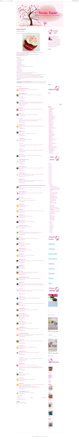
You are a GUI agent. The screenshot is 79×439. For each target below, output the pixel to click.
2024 (50, 164)
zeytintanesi (21, 179)
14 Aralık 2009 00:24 (22, 90)
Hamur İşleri (50, 123)
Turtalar (50, 152)
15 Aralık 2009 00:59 (22, 375)
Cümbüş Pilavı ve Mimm (53, 196)
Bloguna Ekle (54, 336)
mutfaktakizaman (21, 248)
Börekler (50, 112)
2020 (50, 169)
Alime (20, 372)
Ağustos (51, 225)
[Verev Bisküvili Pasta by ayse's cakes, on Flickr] (51, 314)
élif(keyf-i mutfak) (21, 191)
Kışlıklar (50, 130)
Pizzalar (50, 144)
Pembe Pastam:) (52, 206)
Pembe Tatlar (21, 363)
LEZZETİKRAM (21, 327)
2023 (50, 165)
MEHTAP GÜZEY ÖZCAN (22, 333)
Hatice (20, 242)
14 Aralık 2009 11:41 (22, 182)
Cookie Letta (50, 402)
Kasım (51, 221)
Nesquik (51, 214)
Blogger (37, 436)
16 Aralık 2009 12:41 (22, 388)
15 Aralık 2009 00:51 (22, 369)
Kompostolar (51, 131)
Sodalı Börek (51, 201)
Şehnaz (20, 154)
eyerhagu (20, 282)
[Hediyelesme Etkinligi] (52, 351)
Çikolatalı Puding (52, 219)
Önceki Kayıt (44, 397)
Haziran (51, 227)
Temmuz (51, 226)
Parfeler (50, 141)
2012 (50, 179)
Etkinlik (50, 120)
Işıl (19, 237)
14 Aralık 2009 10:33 (22, 140)
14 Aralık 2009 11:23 (22, 176)
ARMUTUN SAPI (50, 410)
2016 (50, 174)
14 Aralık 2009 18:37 (22, 299)
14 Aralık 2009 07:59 (22, 110)
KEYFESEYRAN (21, 259)
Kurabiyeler (50, 133)
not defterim (21, 138)
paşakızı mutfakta (21, 166)
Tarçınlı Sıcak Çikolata (53, 200)
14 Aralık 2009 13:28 (22, 222)
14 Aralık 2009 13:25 (22, 217)
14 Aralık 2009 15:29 (22, 256)
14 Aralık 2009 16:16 (22, 268)
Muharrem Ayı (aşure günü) (54, 192)
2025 (50, 163)
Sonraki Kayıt (19, 397)
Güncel (50, 122)
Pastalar (50, 142)
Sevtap (49, 380)
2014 (50, 177)
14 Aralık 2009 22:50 (22, 348)
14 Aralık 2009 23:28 (22, 354)
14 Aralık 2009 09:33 (22, 128)
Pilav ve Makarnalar (52, 143)
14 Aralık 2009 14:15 (22, 239)
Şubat (51, 232)
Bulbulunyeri (21, 131)
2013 (50, 178)
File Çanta (49, 381)
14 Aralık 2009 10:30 (22, 135)
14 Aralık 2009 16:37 (22, 274)
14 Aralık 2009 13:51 (22, 234)
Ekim (50, 222)
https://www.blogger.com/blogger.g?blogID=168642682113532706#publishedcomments (32, 185)
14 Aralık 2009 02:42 (22, 105)
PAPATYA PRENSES (22, 93)
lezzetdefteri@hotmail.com (23, 277)
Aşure (50, 191)
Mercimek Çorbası (52, 213)
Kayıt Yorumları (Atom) (22, 399)
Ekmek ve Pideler (51, 118)
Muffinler (20, 82)
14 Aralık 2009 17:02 (22, 279)
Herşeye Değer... (52, 217)
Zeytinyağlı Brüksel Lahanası (54, 197)
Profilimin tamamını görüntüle (52, 46)
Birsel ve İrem (21, 220)
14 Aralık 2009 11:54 (22, 194)
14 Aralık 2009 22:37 (22, 336)
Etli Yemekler (51, 121)
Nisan (51, 230)
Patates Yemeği (52, 218)
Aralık (51, 184)
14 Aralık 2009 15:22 (22, 251)
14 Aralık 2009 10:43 (22, 151)
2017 (50, 173)
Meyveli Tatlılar (51, 135)
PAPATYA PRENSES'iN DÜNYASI (50, 376)
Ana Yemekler (51, 108)
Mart (50, 231)
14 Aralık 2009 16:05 (22, 262)
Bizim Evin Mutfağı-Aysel (23, 391)
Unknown (20, 204)
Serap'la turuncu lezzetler (23, 88)
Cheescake (50, 113)
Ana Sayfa (31, 397)
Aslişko (50, 110)
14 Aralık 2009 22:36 (22, 330)
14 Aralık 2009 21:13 (22, 324)
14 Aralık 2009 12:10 (22, 201)
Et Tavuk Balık (51, 119)
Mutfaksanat (30, 33)
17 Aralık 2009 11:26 (22, 393)
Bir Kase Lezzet (50, 366)
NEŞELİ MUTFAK (21, 351)
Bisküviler (50, 111)
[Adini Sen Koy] (53, 329)
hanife (20, 113)
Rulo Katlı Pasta (52, 212)
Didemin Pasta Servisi (22, 225)
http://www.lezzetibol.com (23, 159)
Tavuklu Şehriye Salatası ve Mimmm (55, 188)
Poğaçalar (50, 145)
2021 (50, 168)
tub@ (20, 288)
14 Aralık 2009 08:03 (22, 115)
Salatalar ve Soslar (51, 147)
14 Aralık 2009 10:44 (22, 156)
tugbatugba (20, 265)
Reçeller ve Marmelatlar (52, 146)
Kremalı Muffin (52, 205)
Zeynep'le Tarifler (21, 313)
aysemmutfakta (21, 308)
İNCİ (19, 302)
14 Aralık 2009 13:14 (22, 206)
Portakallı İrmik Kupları (53, 202)
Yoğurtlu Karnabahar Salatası (54, 207)
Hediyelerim (50, 124)
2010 (50, 182)
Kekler (50, 129)
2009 (50, 183)
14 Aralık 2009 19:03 (22, 305)
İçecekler (50, 125)
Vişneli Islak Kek (52, 195)
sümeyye (20, 339)
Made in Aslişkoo (51, 134)
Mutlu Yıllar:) (51, 185)
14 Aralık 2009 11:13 (22, 170)
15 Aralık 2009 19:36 (22, 380)
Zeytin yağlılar (51, 153)
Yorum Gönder (20, 395)
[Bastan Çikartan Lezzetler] (53, 306)
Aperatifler (50, 109)
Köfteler (50, 132)
